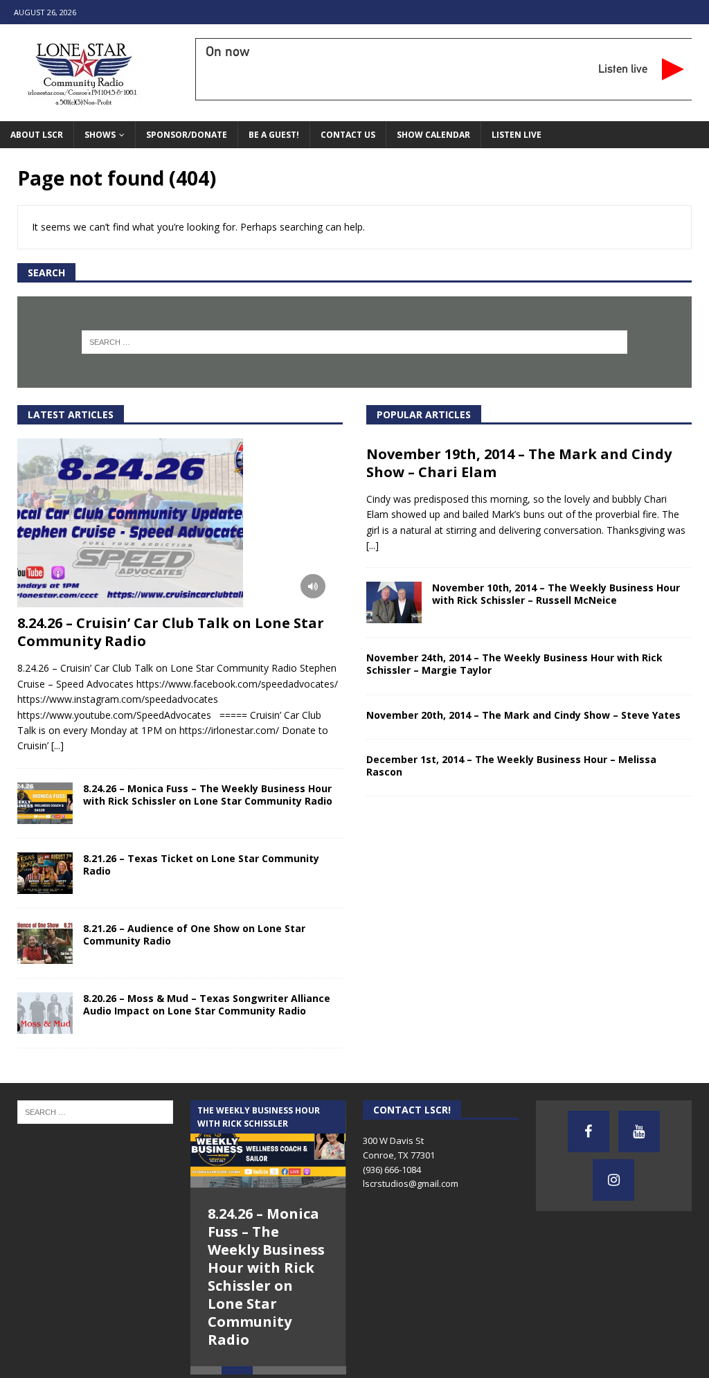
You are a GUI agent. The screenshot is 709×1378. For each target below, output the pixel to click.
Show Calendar (433, 135)
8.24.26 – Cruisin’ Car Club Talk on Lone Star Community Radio (170, 632)
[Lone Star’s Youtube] (639, 1131)
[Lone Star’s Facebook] (588, 1131)
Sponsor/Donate (186, 135)
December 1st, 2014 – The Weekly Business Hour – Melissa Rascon (511, 765)
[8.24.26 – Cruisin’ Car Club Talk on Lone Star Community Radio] (180, 523)
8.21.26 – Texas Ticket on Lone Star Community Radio (201, 864)
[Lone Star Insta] (613, 1180)
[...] (57, 745)
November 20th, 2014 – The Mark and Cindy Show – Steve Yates (523, 715)
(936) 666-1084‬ (392, 1169)
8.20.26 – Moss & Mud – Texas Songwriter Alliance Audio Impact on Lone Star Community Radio (206, 1004)
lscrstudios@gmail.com (410, 1183)
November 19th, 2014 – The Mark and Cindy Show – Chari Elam (519, 463)
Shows (100, 135)
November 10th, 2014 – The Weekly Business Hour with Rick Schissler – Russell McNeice (556, 594)
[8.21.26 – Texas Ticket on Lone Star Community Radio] (45, 873)
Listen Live (516, 135)
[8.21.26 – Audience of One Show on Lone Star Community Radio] (45, 943)
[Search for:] (354, 342)
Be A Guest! (274, 135)
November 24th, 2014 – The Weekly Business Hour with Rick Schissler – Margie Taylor (514, 664)
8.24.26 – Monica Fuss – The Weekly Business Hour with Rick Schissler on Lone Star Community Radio (207, 794)
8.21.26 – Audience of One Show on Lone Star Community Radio (194, 934)
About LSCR (36, 135)
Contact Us (348, 135)
